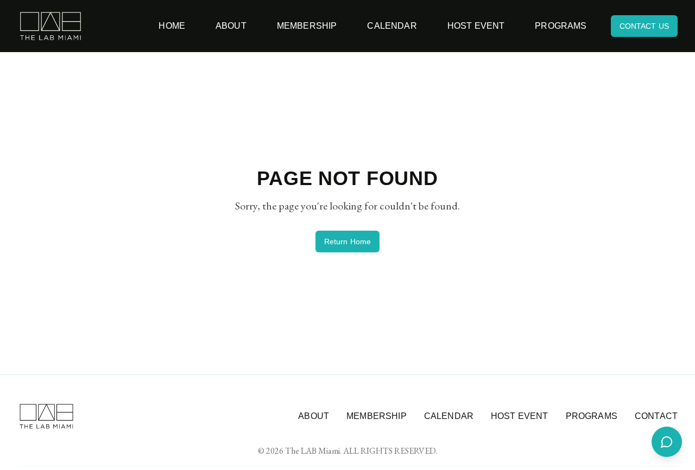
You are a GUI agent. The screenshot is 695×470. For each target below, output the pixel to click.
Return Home (347, 241)
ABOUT (313, 416)
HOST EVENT (519, 416)
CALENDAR (448, 416)
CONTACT (656, 416)
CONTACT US (644, 26)
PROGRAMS (591, 416)
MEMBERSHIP (376, 416)
